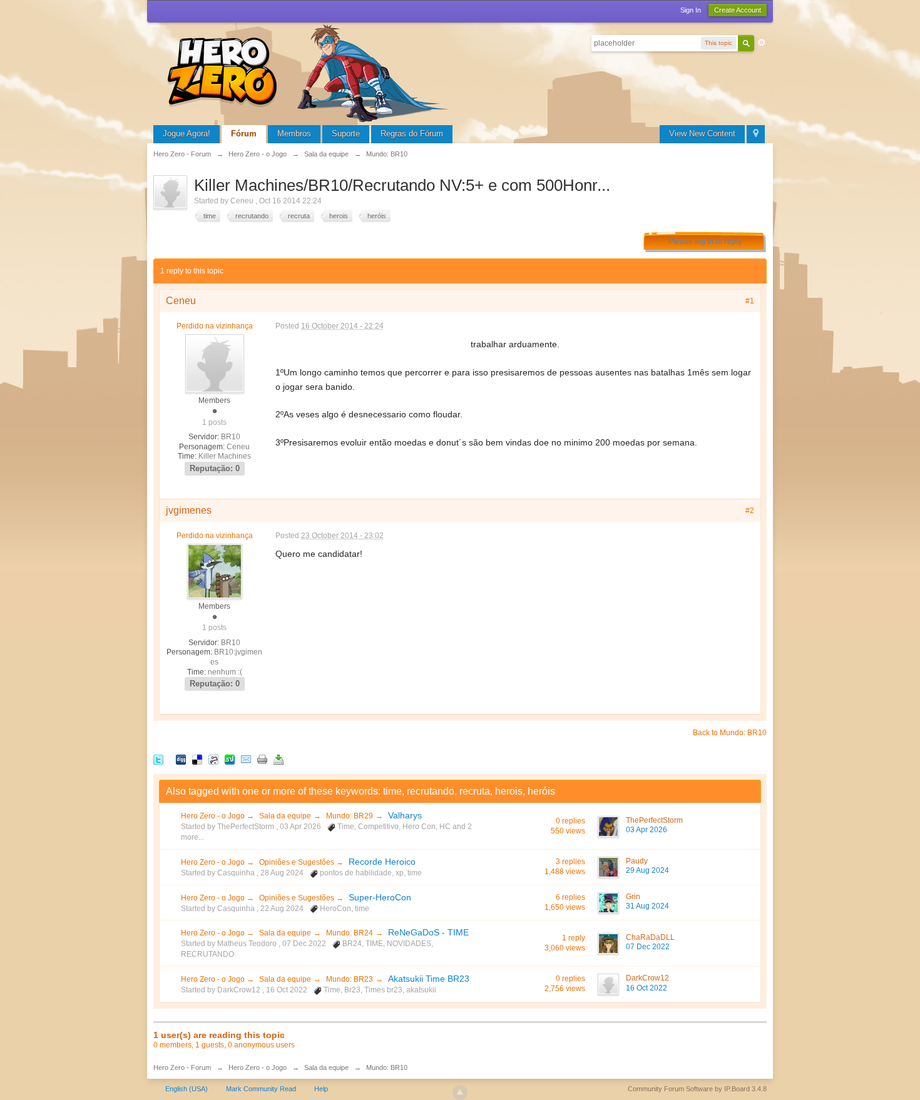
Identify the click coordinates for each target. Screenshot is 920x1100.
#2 (749, 510)
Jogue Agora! (186, 133)
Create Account (737, 10)
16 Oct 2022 (646, 988)
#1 (749, 301)
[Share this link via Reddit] (213, 758)
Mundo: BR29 (349, 816)
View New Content (702, 133)
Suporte (346, 133)
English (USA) (186, 1088)
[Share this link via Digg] (181, 758)
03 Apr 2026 (646, 829)
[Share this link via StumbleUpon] (230, 758)
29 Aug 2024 (647, 870)
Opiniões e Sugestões (297, 862)
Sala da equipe (285, 816)
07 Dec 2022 (648, 946)
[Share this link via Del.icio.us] (197, 758)
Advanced (762, 43)
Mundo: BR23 (349, 979)
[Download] (278, 758)
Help (321, 1088)
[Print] (262, 758)
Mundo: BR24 (349, 933)
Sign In (690, 10)
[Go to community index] (309, 71)
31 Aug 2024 (647, 906)
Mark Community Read (261, 1088)
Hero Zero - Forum (182, 1067)
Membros (294, 133)
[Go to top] (460, 1092)
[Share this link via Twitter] (158, 758)
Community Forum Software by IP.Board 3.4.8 (697, 1088)
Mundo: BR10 (386, 1067)
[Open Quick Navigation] (756, 134)
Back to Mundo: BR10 (730, 732)
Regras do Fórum (412, 133)
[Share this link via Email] (246, 758)
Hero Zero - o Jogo (214, 816)
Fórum (244, 133)
